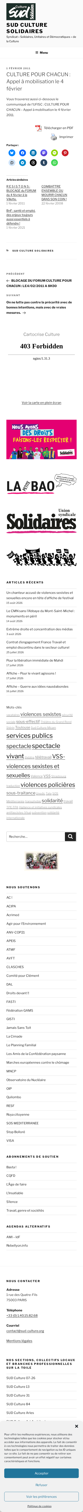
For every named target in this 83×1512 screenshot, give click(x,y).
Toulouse (22, 727)
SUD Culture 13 (18, 1387)
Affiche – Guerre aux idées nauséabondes (37, 686)
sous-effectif (28, 721)
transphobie (33, 801)
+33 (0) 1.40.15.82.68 (22, 1316)
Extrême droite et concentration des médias (39, 629)
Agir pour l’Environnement (26, 924)
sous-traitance (20, 792)
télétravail (43, 757)
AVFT (10, 958)
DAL (9, 984)
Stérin (10, 727)
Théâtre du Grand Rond (56, 722)
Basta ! (11, 1167)
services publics (29, 735)
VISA (10, 1141)
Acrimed (12, 915)
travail (68, 801)
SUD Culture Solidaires (27, 28)
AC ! (9, 898)
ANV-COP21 (15, 932)
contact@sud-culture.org (25, 1331)
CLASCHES (15, 967)
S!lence (12, 1202)
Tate (49, 793)
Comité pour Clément (22, 976)
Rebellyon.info (17, 1245)
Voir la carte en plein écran (41, 403)
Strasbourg (58, 776)
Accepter (42, 1473)
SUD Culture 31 (18, 1395)
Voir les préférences (41, 1497)
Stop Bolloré (15, 1132)
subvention (39, 812)
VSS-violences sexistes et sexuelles (35, 766)
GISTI (10, 1019)
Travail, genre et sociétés (25, 1210)
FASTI (11, 1002)
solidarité (52, 801)
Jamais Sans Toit (18, 1028)
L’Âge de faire (16, 1184)
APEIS (11, 941)
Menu (44, 52)
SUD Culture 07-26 (20, 1378)
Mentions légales (19, 1341)
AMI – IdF (13, 1237)
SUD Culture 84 (18, 1404)
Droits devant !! (17, 993)
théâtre (29, 757)
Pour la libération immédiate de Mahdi (34, 660)
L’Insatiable (14, 1193)
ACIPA (11, 906)
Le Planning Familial (21, 1045)
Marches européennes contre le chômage (37, 1062)
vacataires (13, 715)
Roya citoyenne (17, 1114)
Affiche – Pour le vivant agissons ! (31, 673)
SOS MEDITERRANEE (22, 1123)
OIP (9, 1089)
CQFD (10, 1176)
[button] (76, 1426)
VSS (47, 776)
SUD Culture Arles (20, 1413)
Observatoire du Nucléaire (26, 1080)
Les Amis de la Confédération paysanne (36, 1054)
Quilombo (13, 1097)
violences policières (48, 784)
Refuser (41, 1485)
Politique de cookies (39, 1506)
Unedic (40, 793)
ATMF (10, 950)
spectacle (18, 746)
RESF (10, 1106)
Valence (37, 776)
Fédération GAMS (19, 1010)
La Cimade (14, 1036)
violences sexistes (40, 714)
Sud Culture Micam (43, 727)
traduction (13, 785)
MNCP (11, 1071)
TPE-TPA (12, 807)
